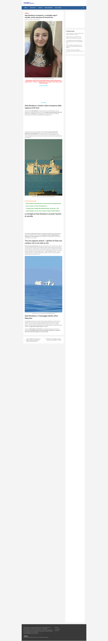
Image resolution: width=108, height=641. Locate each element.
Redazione (57, 627)
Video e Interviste (48, 7)
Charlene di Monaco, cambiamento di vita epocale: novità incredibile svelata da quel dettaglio (74, 46)
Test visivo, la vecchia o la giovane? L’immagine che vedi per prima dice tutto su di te (74, 51)
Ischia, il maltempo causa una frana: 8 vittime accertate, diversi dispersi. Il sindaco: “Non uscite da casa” (33, 340)
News (25, 7)
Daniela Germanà (36, 19)
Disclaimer (57, 630)
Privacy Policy (57, 629)
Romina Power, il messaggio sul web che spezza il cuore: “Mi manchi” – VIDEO (53, 339)
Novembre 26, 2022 (28, 19)
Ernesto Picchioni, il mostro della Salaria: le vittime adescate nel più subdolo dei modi (43, 203)
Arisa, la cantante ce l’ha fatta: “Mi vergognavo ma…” (37, 206)
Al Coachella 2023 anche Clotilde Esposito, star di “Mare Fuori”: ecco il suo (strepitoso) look (74, 41)
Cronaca (27, 13)
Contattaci (41, 633)
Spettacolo (32, 7)
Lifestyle (40, 7)
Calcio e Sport (58, 7)
